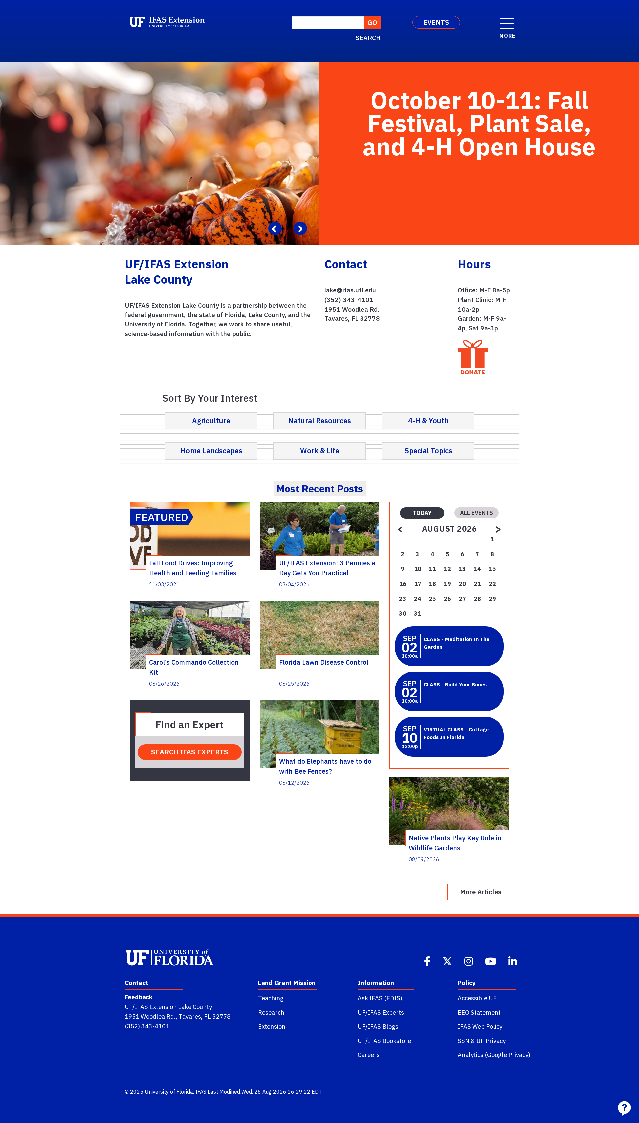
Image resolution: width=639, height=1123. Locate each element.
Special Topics (428, 450)
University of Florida (169, 1091)
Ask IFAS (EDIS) (380, 998)
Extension (271, 1026)
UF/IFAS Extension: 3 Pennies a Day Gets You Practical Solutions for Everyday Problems (327, 568)
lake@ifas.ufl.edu (350, 290)
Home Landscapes (211, 450)
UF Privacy (491, 1041)
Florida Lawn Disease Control (323, 662)
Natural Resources (319, 420)
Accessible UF (477, 998)
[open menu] (506, 20)
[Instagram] (469, 961)
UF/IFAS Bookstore (384, 1041)
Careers (369, 1055)
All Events (476, 513)
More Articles (480, 891)
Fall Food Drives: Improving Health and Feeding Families (192, 568)
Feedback (138, 997)
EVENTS (436, 22)
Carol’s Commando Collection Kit (194, 667)
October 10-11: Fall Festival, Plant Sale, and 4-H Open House (479, 123)
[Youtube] (491, 961)
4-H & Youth (428, 420)
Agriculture (211, 420)
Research (271, 1012)
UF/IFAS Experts (381, 1012)
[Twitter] (448, 961)
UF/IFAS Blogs (378, 1026)
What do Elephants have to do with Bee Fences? (325, 766)
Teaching (271, 998)
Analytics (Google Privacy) (494, 1055)
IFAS (200, 1091)
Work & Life (319, 450)
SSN (463, 1041)
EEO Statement (479, 1012)
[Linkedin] (513, 961)
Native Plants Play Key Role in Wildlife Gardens (455, 842)
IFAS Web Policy (480, 1026)
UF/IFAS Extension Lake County (168, 1007)
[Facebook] (428, 961)
